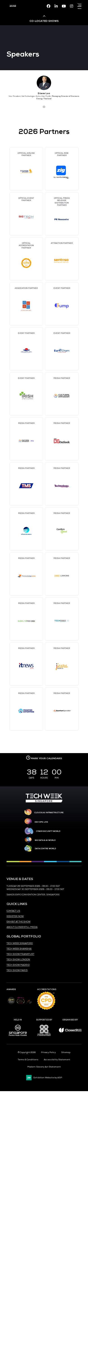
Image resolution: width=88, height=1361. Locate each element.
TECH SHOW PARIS (17, 970)
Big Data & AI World (45, 840)
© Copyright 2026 (27, 1052)
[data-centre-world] (28, 848)
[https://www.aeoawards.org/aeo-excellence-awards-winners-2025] (11, 1003)
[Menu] (78, 5)
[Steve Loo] (44, 83)
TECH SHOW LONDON (18, 959)
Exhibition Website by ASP (47, 1077)
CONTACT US (13, 911)
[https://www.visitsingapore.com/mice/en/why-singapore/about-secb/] (18, 1037)
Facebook (48, 6)
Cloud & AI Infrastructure (49, 812)
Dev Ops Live (41, 822)
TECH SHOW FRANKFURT (20, 954)
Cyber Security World (48, 831)
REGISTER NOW (15, 916)
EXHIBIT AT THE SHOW (18, 921)
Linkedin (56, 6)
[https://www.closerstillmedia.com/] (70, 1031)
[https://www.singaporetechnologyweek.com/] (44, 801)
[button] (36, 106)
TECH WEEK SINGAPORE (20, 943)
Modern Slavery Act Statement (44, 1066)
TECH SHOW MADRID (18, 965)
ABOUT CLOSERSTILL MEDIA (22, 927)
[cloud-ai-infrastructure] (28, 812)
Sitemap (65, 1052)
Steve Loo (44, 93)
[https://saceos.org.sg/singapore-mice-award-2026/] (20, 1004)
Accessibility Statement (57, 1059)
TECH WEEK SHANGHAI (19, 948)
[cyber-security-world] (28, 831)
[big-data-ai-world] (28, 840)
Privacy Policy (48, 1052)
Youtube (64, 6)
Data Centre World (45, 848)
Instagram (71, 6)
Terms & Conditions (28, 1059)
